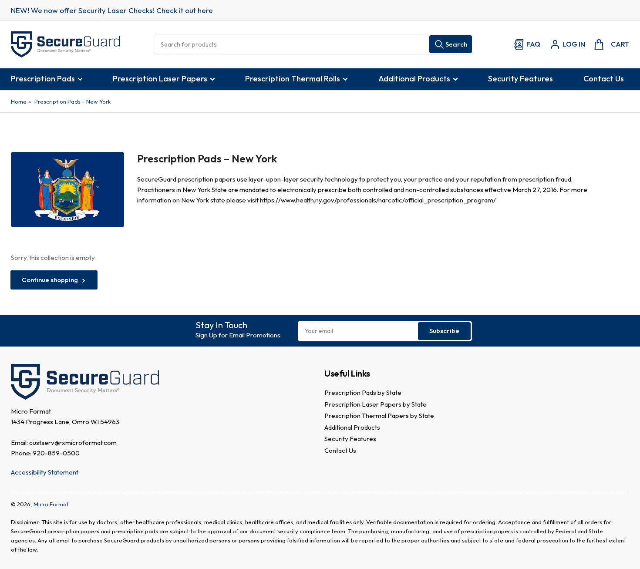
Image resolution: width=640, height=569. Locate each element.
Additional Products (414, 79)
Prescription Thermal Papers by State (379, 415)
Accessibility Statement (44, 472)
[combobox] (313, 44)
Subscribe (444, 331)
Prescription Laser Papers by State (375, 404)
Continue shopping (50, 280)
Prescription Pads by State (362, 392)
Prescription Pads (43, 79)
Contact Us (603, 79)
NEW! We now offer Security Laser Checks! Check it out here (112, 10)
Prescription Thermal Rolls (292, 79)
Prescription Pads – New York (72, 101)
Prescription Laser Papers (160, 79)
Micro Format (51, 504)
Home (19, 101)
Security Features (520, 79)
